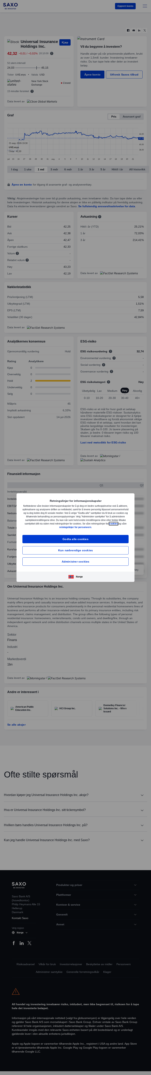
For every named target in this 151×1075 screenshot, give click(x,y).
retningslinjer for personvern (84, 527)
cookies (54, 527)
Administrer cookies (76, 561)
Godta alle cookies (75, 539)
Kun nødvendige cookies (75, 550)
